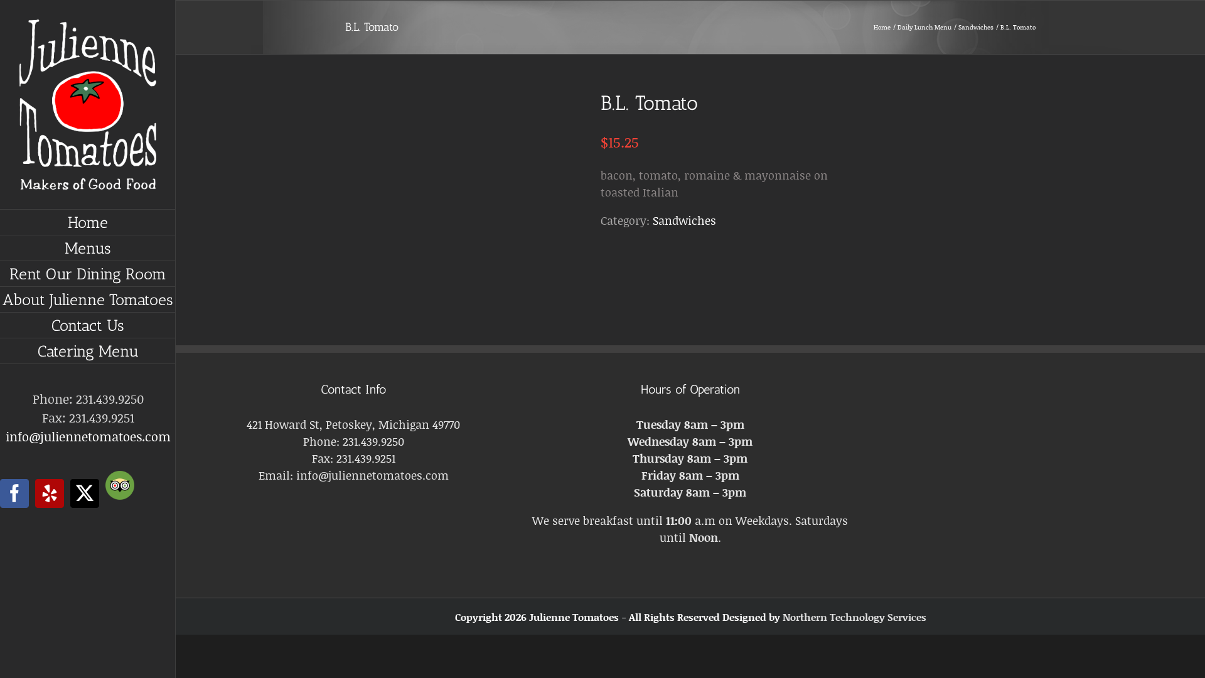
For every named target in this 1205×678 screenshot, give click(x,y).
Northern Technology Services (854, 617)
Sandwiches (684, 220)
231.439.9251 (365, 458)
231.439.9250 (373, 441)
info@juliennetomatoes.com (88, 436)
